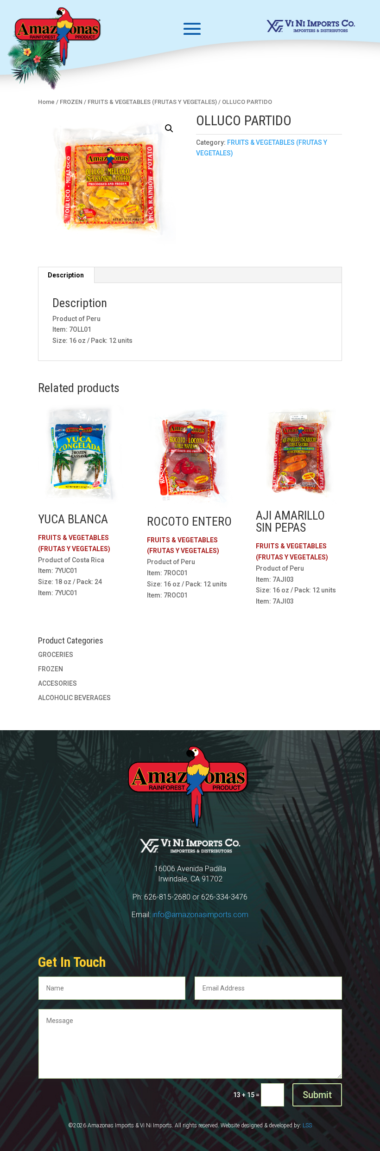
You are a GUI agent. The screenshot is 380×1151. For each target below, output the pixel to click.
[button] (169, 128)
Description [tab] (66, 275)
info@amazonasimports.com (200, 914)
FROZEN (50, 669)
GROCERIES (55, 654)
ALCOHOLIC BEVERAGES (74, 697)
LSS (307, 1125)
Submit (317, 1094)
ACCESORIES (57, 683)
